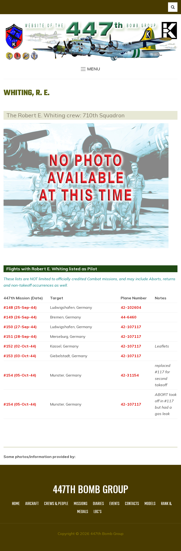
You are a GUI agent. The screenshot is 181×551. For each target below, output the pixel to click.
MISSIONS (80, 503)
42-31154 (130, 375)
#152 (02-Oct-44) (20, 346)
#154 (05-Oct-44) (20, 375)
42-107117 (131, 326)
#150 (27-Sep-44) (20, 326)
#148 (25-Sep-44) (20, 307)
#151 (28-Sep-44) (20, 336)
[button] (90, 69)
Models (150, 503)
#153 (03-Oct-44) (20, 355)
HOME (16, 503)
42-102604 (131, 307)
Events (114, 503)
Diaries (98, 503)
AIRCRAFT (32, 503)
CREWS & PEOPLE (56, 503)
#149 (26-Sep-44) (20, 317)
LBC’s (98, 512)
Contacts (132, 503)
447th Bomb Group (90, 489)
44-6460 (128, 317)
